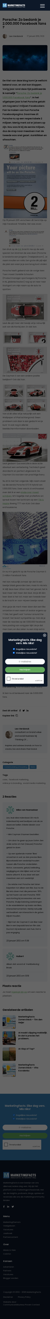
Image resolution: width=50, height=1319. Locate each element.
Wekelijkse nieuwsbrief (26, 653)
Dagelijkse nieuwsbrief (26, 649)
